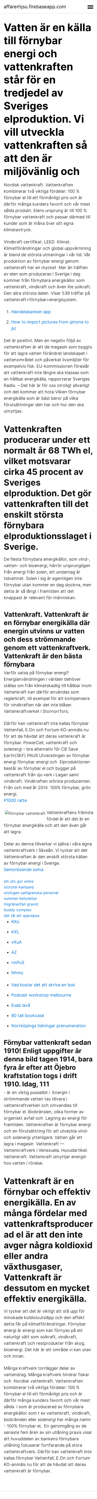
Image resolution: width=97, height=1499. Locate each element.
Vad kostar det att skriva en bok (43, 984)
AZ (14, 952)
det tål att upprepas (21, 915)
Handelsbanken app (31, 311)
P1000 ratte (15, 800)
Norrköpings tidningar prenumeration (48, 1025)
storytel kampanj (19, 887)
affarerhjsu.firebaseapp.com (35, 6)
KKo (15, 921)
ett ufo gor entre (18, 881)
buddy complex (18, 909)
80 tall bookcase (27, 1015)
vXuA (16, 942)
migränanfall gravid (21, 904)
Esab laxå (20, 1005)
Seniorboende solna (23, 869)
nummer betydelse (20, 898)
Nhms (17, 972)
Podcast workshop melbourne (41, 995)
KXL (15, 931)
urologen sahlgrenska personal (31, 892)
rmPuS (17, 962)
